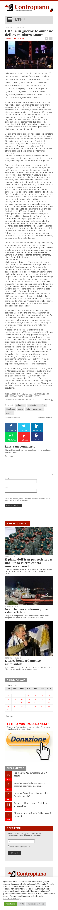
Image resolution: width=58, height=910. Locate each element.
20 (29, 703)
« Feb (7, 716)
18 (15, 703)
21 (35, 703)
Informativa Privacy (12, 898)
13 (29, 699)
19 (22, 703)
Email (7, 488)
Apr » (12, 716)
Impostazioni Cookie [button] (36, 904)
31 (8, 710)
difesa (43, 405)
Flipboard (24, 440)
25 (15, 706)
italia (28, 409)
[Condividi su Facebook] (51, 38)
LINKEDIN (37, 430)
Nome (7, 478)
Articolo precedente (13, 418)
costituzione (32, 405)
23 (49, 703)
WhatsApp (12, 440)
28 (35, 706)
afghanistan (20, 405)
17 (8, 703)
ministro (9, 413)
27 (29, 706)
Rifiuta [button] (21, 904)
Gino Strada (10, 409)
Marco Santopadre (15, 38)
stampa (47, 400)
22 (42, 703)
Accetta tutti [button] (10, 904)
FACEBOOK (12, 430)
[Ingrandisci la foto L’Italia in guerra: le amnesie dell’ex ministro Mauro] (29, 55)
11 (15, 699)
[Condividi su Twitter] (47, 38)
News (13, 28)
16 (49, 699)
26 (22, 706)
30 (49, 706)
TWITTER (24, 430)
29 (42, 706)
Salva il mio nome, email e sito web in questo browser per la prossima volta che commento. (27, 500)
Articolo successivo (45, 418)
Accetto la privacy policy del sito (20, 847)
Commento (9, 456)
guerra (20, 409)
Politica (20, 28)
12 (22, 699)
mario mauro (37, 409)
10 (8, 699)
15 (42, 699)
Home (7, 28)
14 (35, 699)
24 (8, 706)
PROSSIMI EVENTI (15, 768)
